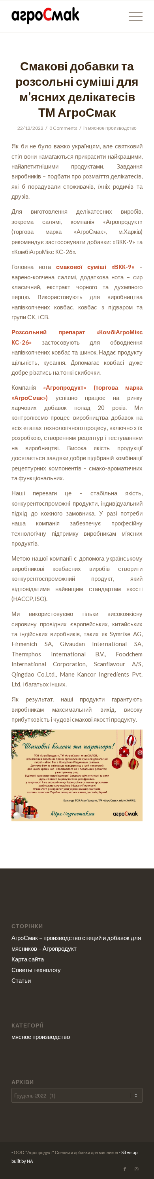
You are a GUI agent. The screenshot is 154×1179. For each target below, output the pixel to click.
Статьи (21, 980)
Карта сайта (27, 959)
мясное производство (112, 128)
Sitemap (129, 1152)
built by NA (22, 1161)
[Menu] (132, 16)
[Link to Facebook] (125, 1169)
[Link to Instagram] (137, 1169)
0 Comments (63, 128)
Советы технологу (36, 969)
